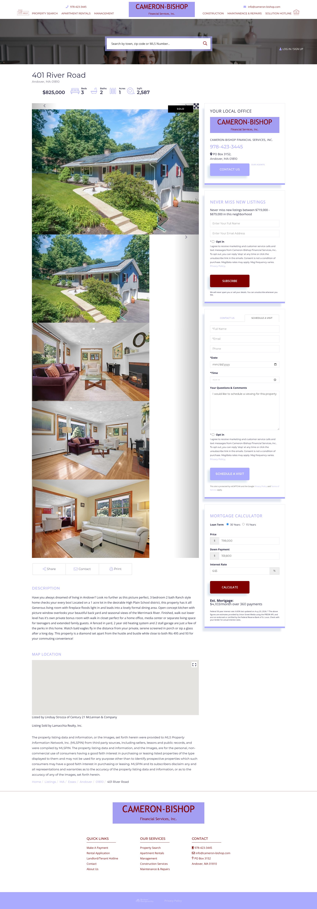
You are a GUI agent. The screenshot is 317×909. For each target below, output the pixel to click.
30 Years (235, 524)
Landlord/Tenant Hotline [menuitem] (102, 858)
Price (213, 534)
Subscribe (229, 281)
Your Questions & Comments (228, 388)
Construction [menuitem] (213, 13)
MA (62, 782)
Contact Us (230, 169)
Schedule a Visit (262, 318)
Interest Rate (218, 564)
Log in (287, 49)
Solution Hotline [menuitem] (278, 13)
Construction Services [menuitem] (154, 864)
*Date (214, 357)
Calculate (230, 587)
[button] (206, 44)
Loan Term (217, 524)
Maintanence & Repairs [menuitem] (244, 13)
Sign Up (298, 49)
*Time (214, 373)
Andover (86, 782)
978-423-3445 (78, 7)
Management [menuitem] (104, 13)
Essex (72, 782)
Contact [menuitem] (91, 864)
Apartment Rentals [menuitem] (76, 13)
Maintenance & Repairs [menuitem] (155, 869)
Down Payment (219, 549)
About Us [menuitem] (92, 869)
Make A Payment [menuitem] (97, 848)
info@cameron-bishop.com (264, 7)
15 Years (251, 524)
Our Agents (258, 164)
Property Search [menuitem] (45, 13)
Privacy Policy (217, 266)
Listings (50, 782)
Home (36, 782)
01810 (100, 782)
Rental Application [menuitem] (98, 853)
